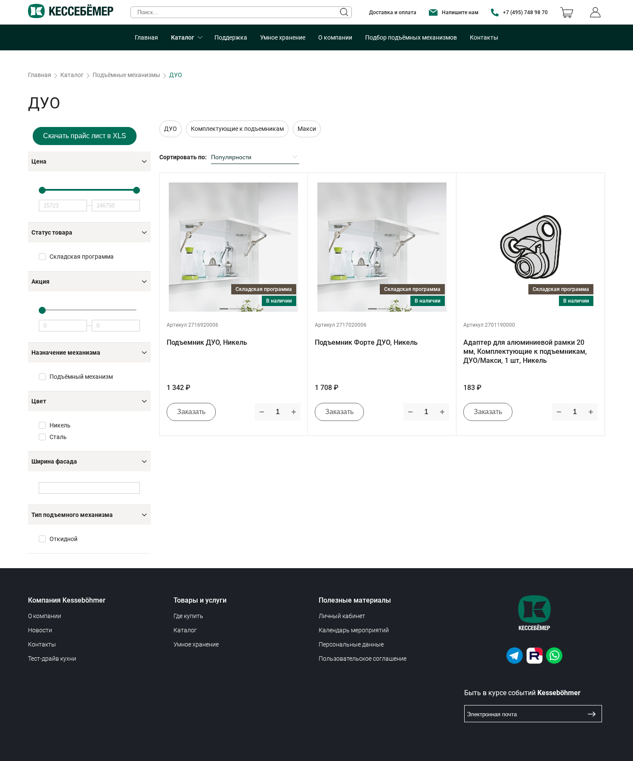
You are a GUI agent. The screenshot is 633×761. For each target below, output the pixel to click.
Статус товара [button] (51, 232)
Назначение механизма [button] (65, 352)
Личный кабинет (342, 616)
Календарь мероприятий (354, 630)
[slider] (89, 190)
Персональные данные (351, 644)
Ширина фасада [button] (54, 461)
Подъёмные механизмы (126, 74)
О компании (335, 37)
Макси (307, 128)
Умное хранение (282, 37)
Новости (40, 630)
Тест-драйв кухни (52, 658)
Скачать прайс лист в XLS (84, 135)
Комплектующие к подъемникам (237, 128)
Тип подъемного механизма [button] (72, 514)
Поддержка (230, 37)
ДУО (170, 128)
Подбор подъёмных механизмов (411, 37)
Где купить (188, 616)
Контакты (484, 37)
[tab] (89, 161)
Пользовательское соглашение (362, 658)
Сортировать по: (183, 157)
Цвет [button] (38, 401)
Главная (146, 37)
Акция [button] (40, 281)
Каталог (182, 37)
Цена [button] (39, 161)
